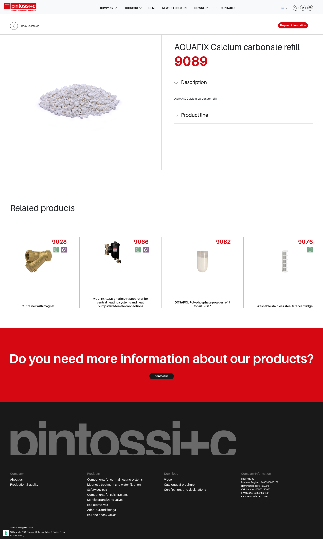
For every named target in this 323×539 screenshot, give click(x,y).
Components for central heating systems (114, 479)
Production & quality (24, 484)
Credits (13, 528)
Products (130, 8)
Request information (293, 25)
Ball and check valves (101, 515)
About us (16, 479)
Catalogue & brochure (179, 484)
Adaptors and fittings (101, 510)
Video (168, 479)
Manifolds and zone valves (105, 499)
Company (106, 8)
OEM (151, 8)
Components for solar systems (107, 494)
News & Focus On (174, 8)
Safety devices (97, 489)
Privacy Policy (44, 532)
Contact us (161, 376)
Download (202, 8)
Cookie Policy (59, 532)
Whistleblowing (17, 535)
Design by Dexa (25, 528)
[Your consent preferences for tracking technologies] (6, 533)
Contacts (228, 8)
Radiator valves (97, 505)
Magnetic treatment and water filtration (114, 484)
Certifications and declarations (185, 489)
